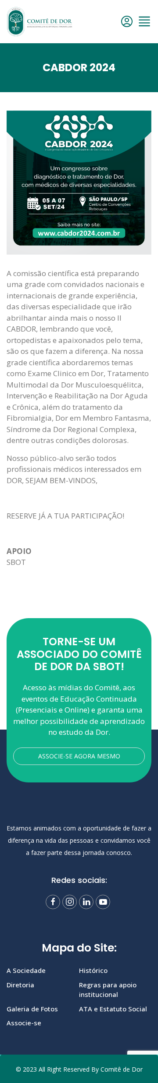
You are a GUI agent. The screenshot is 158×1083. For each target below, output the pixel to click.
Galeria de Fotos (32, 1008)
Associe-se (24, 1022)
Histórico (93, 970)
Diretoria (20, 984)
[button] (144, 21)
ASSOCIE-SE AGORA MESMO (79, 756)
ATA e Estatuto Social (113, 1008)
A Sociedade (26, 970)
